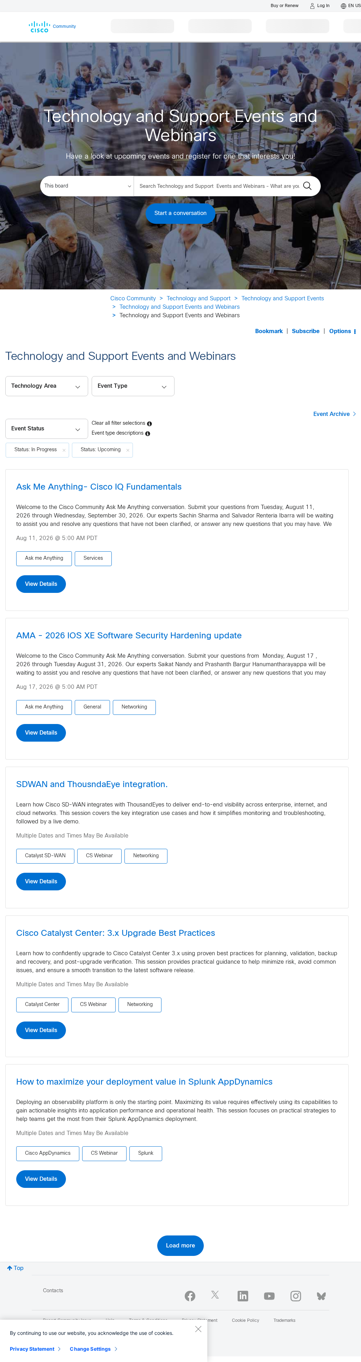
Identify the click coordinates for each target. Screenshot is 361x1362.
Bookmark (269, 331)
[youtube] (269, 1296)
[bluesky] (321, 1294)
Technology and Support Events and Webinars (180, 307)
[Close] (198, 1328)
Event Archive (331, 414)
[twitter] (216, 1296)
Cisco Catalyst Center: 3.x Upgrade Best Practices (115, 934)
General (92, 707)
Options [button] (340, 331)
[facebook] (190, 1296)
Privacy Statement (32, 1349)
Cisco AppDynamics (48, 1153)
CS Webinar (99, 856)
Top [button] (19, 1268)
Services (93, 558)
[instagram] (295, 1296)
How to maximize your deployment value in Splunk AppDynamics (144, 1082)
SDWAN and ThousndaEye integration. (92, 785)
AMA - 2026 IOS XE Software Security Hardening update (129, 636)
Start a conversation (180, 213)
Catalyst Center (42, 1004)
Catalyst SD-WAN (45, 856)
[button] (46, 429)
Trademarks (284, 1321)
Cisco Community (133, 298)
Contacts (53, 1291)
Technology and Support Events (282, 298)
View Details (41, 584)
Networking (134, 707)
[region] (103, 1341)
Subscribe (306, 331)
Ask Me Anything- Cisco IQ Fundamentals (99, 487)
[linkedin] (243, 1296)
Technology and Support (199, 298)
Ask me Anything (44, 558)
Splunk (145, 1153)
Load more (180, 1246)
